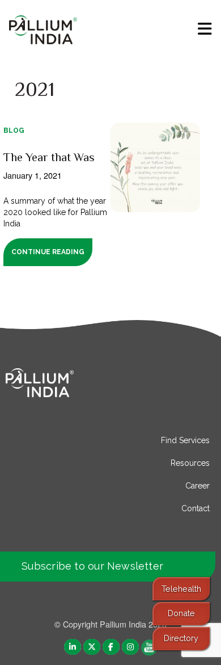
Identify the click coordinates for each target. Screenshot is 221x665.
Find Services (185, 440)
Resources (190, 463)
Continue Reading (47, 252)
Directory (181, 638)
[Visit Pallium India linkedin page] (72, 646)
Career (197, 485)
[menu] (205, 29)
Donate (181, 613)
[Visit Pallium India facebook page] (111, 646)
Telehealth (181, 589)
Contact (195, 508)
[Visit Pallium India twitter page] (91, 646)
